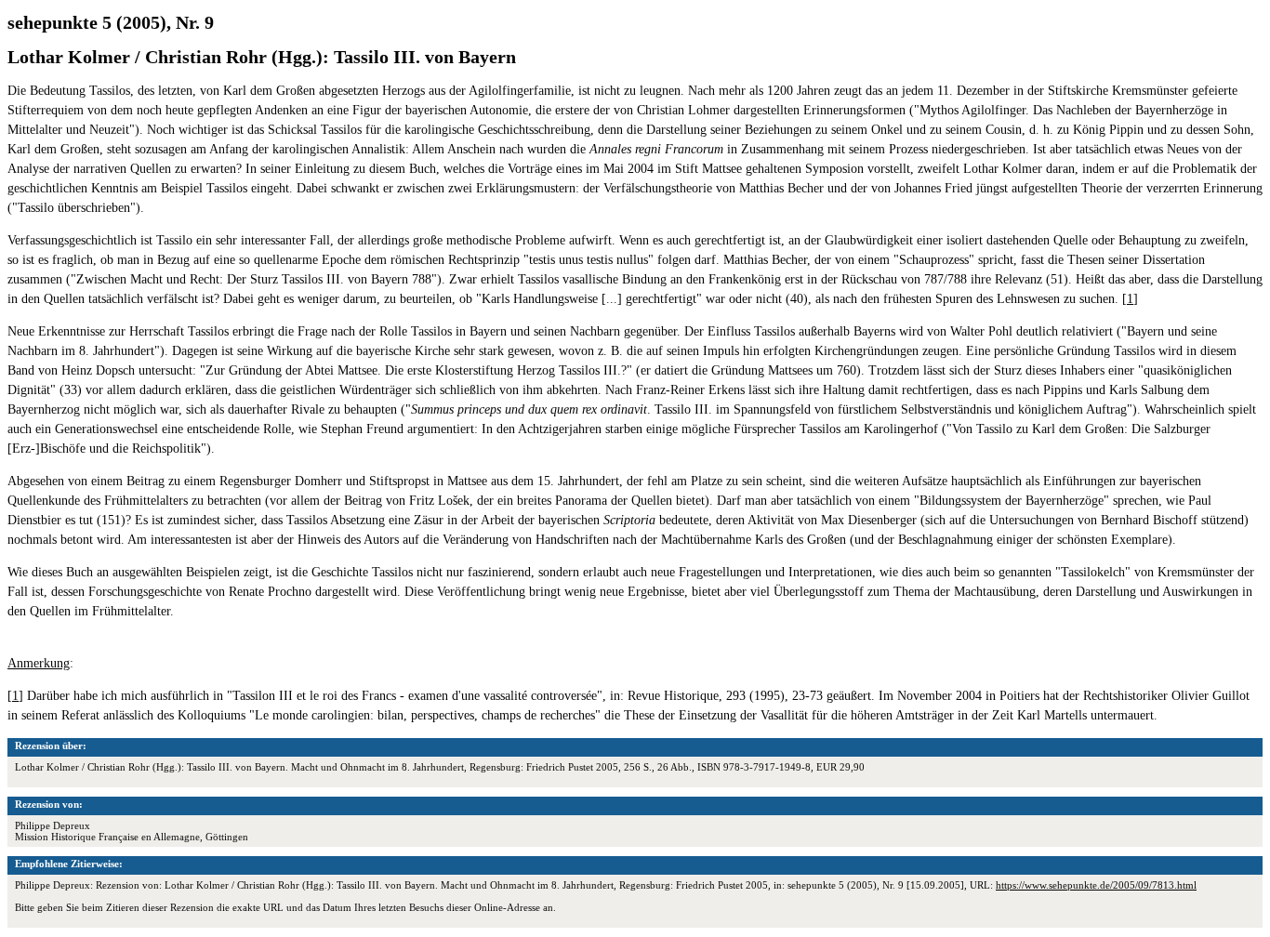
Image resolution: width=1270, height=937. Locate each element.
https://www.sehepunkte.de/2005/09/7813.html (1096, 885)
